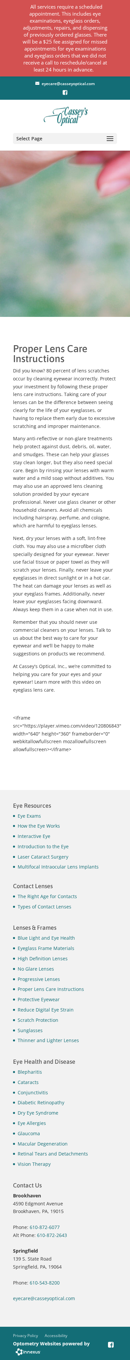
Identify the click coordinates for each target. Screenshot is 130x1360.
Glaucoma (29, 1133)
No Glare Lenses (36, 969)
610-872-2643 (52, 1235)
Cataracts (28, 1082)
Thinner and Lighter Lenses (48, 1040)
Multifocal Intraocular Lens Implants (58, 867)
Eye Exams (29, 816)
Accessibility (56, 1335)
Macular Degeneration (43, 1144)
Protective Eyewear (39, 999)
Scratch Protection (38, 1020)
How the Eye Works (39, 826)
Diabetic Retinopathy (41, 1102)
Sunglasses (30, 1030)
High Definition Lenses (43, 958)
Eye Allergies (32, 1123)
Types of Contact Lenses (44, 906)
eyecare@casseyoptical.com (68, 83)
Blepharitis (30, 1072)
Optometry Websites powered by (51, 1343)
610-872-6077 (45, 1227)
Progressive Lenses (39, 979)
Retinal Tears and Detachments (53, 1154)
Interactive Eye (34, 836)
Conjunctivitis (33, 1092)
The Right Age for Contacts (47, 896)
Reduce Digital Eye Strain (46, 1010)
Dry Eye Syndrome (38, 1113)
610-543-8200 (45, 1283)
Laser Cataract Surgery (43, 857)
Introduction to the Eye (43, 846)
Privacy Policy (25, 1335)
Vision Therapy (34, 1164)
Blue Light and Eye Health (46, 938)
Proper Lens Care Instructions (51, 989)
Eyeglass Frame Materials (46, 948)
